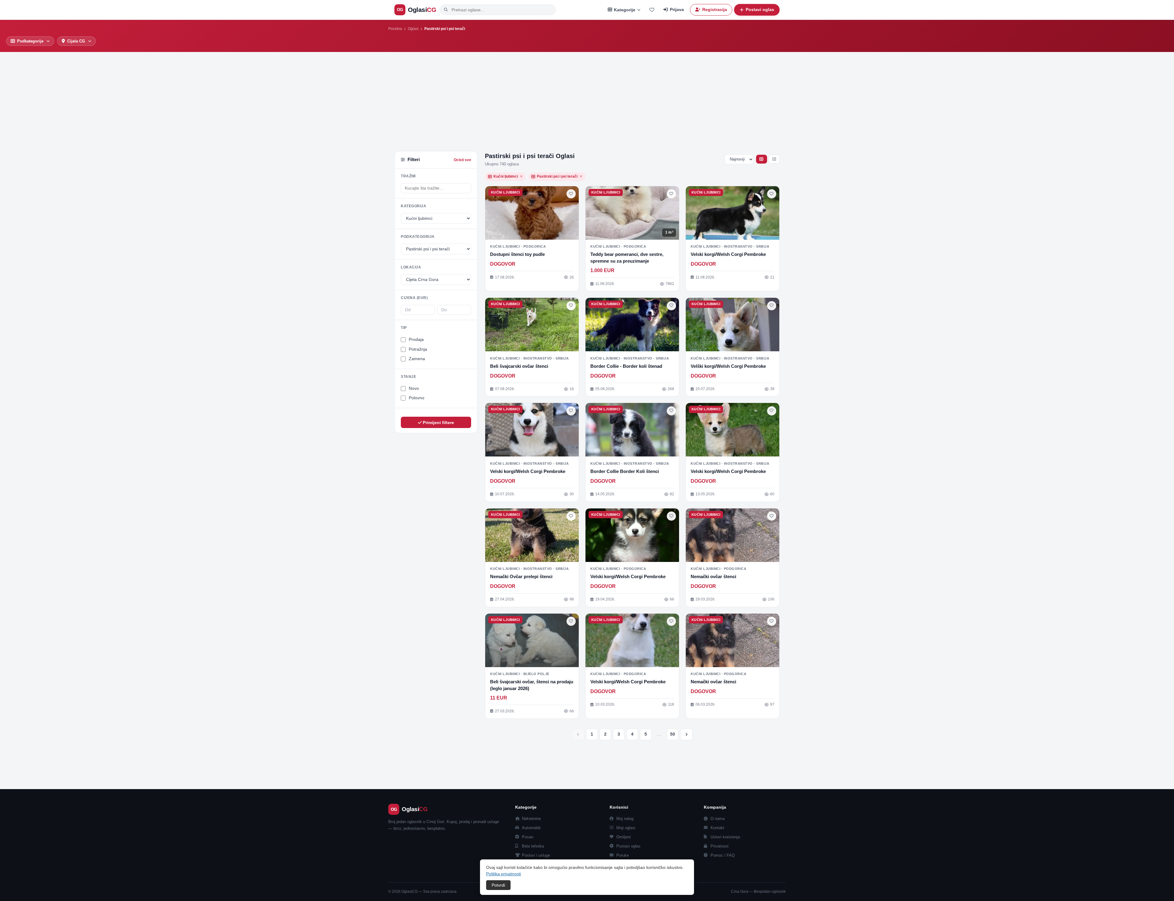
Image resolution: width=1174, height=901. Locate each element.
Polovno (416, 398)
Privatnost (720, 846)
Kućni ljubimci (508, 176)
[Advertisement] (587, 98)
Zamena (417, 358)
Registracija (714, 9)
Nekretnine (531, 818)
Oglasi (413, 29)
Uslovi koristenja (725, 837)
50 (672, 734)
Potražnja (418, 349)
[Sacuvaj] (571, 193)
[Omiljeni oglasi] (651, 9)
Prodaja (416, 339)
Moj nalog (624, 818)
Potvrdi (498, 885)
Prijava (677, 9)
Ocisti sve (462, 160)
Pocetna (395, 29)
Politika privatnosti (503, 873)
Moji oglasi (625, 827)
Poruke (622, 855)
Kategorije (624, 10)
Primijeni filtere (438, 422)
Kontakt (717, 827)
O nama (718, 818)
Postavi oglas (628, 846)
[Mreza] (761, 159)
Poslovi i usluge (536, 855)
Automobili (531, 827)
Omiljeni (623, 837)
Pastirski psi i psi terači (559, 176)
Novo (414, 388)
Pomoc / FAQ (723, 855)
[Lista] (774, 159)
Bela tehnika (533, 846)
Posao (527, 837)
